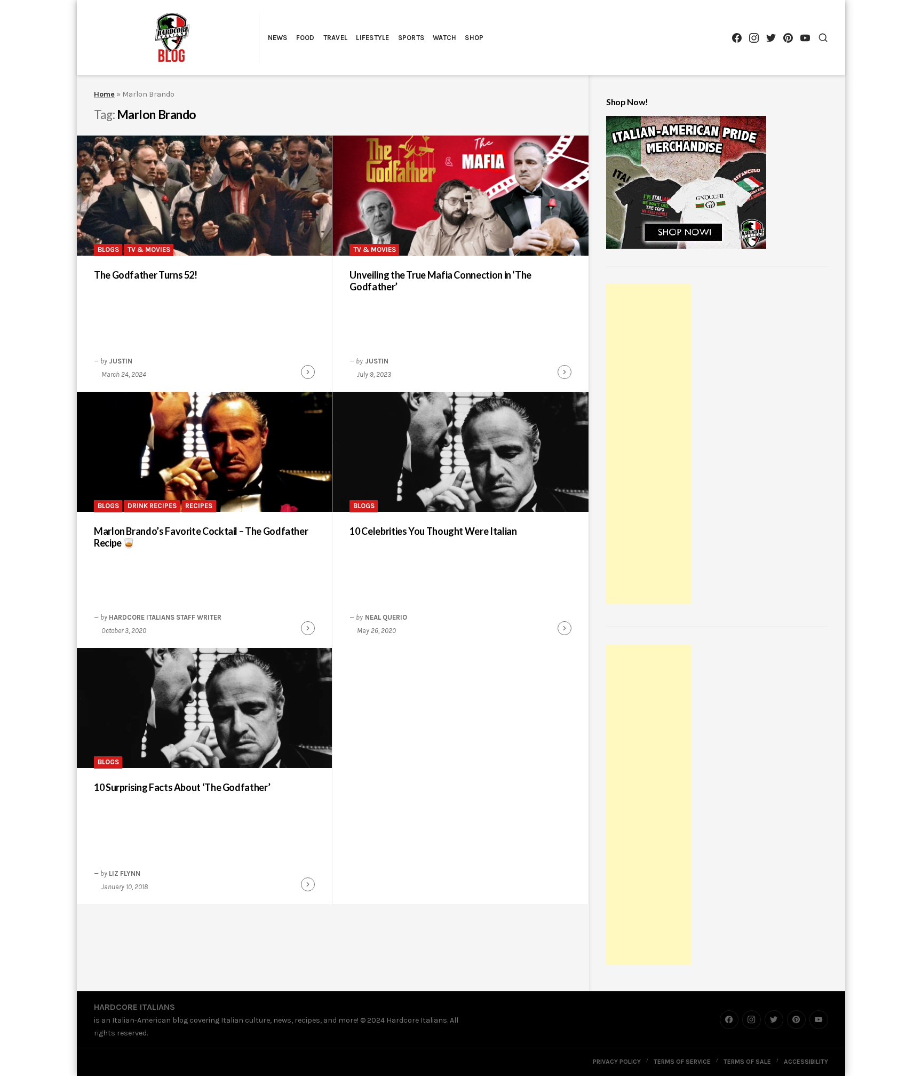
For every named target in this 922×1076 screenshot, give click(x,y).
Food (305, 38)
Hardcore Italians (134, 1007)
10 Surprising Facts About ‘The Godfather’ (182, 787)
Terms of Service (682, 1061)
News (278, 38)
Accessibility (806, 1061)
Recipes (198, 506)
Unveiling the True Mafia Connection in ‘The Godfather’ (440, 281)
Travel (335, 38)
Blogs (108, 250)
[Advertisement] (650, 445)
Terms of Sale (747, 1061)
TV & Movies (149, 250)
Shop (474, 38)
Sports (411, 38)
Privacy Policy (617, 1061)
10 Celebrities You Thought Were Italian (432, 531)
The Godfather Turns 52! (145, 275)
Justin (120, 361)
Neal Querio (386, 617)
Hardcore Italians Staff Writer (165, 617)
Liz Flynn (124, 873)
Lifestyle (372, 38)
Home (104, 94)
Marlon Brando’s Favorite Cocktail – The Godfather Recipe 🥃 (201, 537)
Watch (444, 38)
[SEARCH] (823, 38)
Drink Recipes (152, 506)
